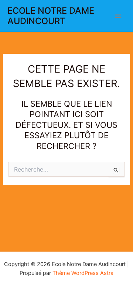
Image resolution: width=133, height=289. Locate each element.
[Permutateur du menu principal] (118, 16)
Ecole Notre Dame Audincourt (50, 15)
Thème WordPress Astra (82, 273)
